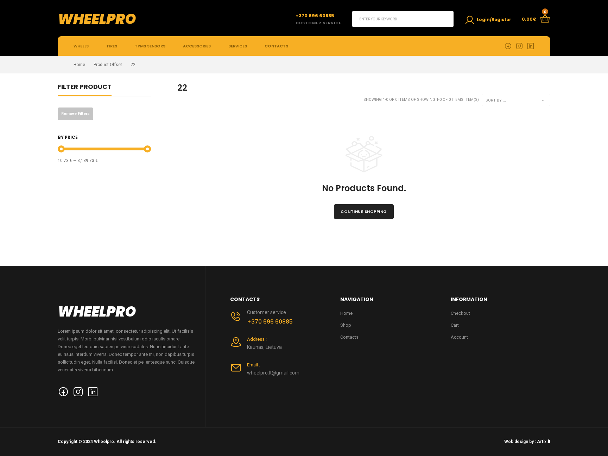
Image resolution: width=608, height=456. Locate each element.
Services (237, 46)
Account (459, 337)
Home (79, 64)
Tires (111, 46)
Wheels (81, 46)
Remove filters (75, 113)
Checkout (460, 313)
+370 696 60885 (270, 322)
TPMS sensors (150, 46)
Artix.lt (543, 441)
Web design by (519, 441)
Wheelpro (97, 19)
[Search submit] (445, 19)
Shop (345, 325)
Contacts (276, 46)
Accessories (197, 46)
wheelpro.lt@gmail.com (273, 373)
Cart (455, 325)
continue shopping (364, 211)
